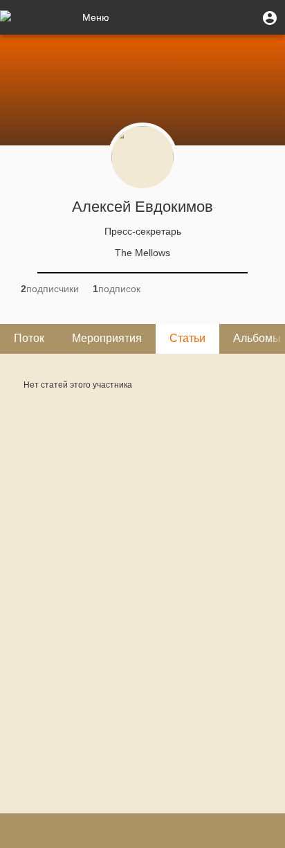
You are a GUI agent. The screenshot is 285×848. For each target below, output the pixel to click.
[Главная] (37, 17)
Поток (29, 338)
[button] (270, 17)
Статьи (187, 338)
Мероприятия (107, 338)
